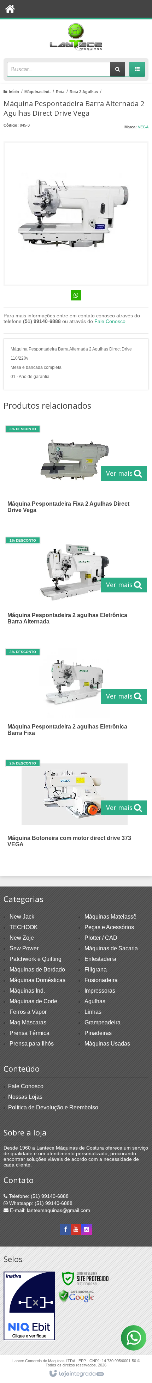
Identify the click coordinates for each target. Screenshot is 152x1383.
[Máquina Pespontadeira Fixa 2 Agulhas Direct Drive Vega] (74, 473)
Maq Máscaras (28, 1022)
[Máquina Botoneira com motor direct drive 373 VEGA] (74, 808)
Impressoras (99, 991)
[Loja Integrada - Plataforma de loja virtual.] (76, 1374)
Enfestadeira (100, 959)
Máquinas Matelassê (110, 917)
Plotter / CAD (100, 938)
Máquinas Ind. (37, 92)
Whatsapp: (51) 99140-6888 (40, 1203)
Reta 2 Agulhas (84, 92)
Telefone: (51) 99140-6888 (38, 1196)
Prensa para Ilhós (32, 1044)
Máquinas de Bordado (37, 970)
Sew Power (24, 948)
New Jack (22, 917)
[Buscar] (117, 69)
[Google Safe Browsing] (76, 1295)
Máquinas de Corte (33, 1001)
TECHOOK (24, 927)
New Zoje (22, 938)
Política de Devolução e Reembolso (53, 1107)
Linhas (92, 1012)
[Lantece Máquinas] (76, 37)
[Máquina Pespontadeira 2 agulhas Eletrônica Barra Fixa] (74, 696)
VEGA (143, 127)
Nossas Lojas (25, 1097)
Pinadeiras (98, 1033)
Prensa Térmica (29, 1033)
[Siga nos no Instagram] (86, 1229)
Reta (60, 92)
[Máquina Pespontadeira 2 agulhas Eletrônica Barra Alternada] (74, 585)
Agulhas (94, 1001)
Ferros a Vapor (28, 1012)
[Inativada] (29, 1306)
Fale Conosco (109, 321)
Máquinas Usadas (107, 1044)
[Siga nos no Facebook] (65, 1229)
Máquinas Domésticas (37, 980)
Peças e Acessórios (109, 927)
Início (14, 92)
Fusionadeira (101, 980)
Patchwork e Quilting (36, 959)
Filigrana (95, 970)
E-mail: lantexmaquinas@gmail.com (49, 1210)
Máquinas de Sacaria (111, 948)
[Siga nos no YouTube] (76, 1229)
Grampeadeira (102, 1022)
